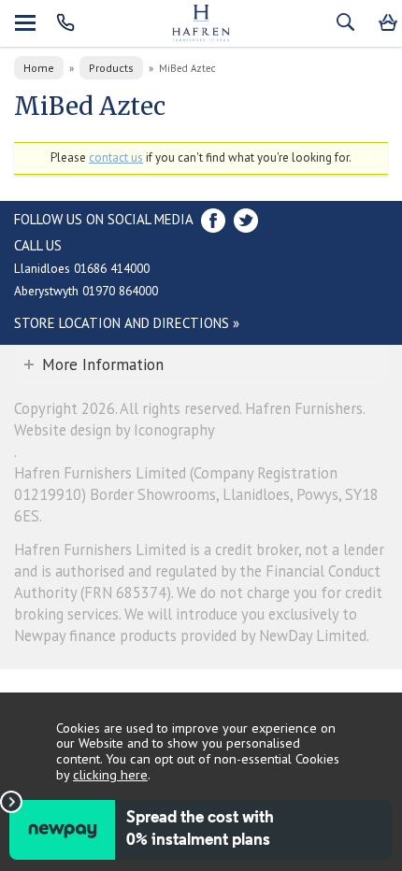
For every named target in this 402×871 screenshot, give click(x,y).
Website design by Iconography (114, 430)
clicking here (110, 774)
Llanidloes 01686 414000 (82, 268)
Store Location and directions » (126, 323)
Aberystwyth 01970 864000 (86, 290)
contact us (116, 157)
